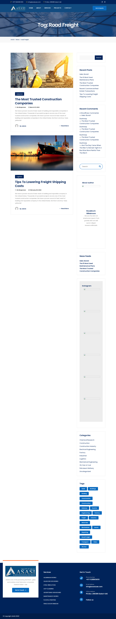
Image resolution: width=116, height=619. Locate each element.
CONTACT (68, 8)
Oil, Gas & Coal (85, 465)
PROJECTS (57, 8)
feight (84, 518)
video (95, 542)
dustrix (94, 508)
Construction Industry (88, 446)
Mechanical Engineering (88, 462)
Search (98, 58)
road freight (86, 537)
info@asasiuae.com (34, 2)
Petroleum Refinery (87, 468)
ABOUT (38, 8)
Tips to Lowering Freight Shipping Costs (40, 184)
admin (24, 126)
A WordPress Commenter (89, 113)
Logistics (19, 177)
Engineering (86, 513)
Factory (82, 452)
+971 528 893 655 (17, 2)
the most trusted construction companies (38, 101)
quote (96, 527)
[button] (20, 590)
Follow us (89, 600)
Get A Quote (100, 8)
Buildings (93, 489)
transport (85, 542)
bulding (84, 493)
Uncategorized (85, 471)
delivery (84, 508)
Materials (85, 522)
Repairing (85, 532)
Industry (93, 518)
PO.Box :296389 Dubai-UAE (53, 2)
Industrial (20, 94)
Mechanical (85, 527)
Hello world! (84, 74)
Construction (85, 443)
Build (83, 489)
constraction (86, 498)
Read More (65, 126)
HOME (31, 8)
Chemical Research (87, 440)
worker (84, 547)
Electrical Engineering (88, 449)
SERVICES (47, 8)
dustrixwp (83, 119)
